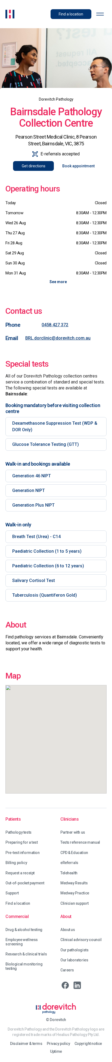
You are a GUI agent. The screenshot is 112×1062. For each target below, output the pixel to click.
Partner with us (72, 832)
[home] (9, 14)
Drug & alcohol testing (23, 930)
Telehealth (68, 873)
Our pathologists (74, 950)
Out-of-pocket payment (24, 883)
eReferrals (69, 863)
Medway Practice (74, 893)
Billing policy (16, 863)
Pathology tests (18, 832)
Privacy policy (58, 1043)
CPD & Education (74, 853)
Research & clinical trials (26, 954)
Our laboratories (74, 960)
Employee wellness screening (21, 942)
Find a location (17, 903)
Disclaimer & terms (26, 1043)
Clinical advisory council (81, 940)
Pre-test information (22, 853)
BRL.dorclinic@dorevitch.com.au (58, 338)
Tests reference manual (80, 842)
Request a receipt (20, 873)
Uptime (56, 1051)
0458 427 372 (55, 324)
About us (67, 930)
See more (58, 282)
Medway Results (74, 883)
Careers (67, 970)
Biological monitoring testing (23, 966)
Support (12, 893)
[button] (100, 14)
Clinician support (74, 903)
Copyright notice (88, 1043)
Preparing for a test (21, 842)
